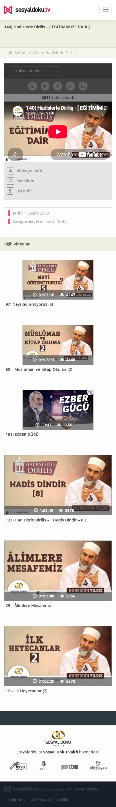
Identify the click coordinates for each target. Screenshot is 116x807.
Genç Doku (69, 766)
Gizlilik (63, 800)
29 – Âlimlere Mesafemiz (29, 605)
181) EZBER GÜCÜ (22, 434)
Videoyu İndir (29, 170)
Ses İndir (23, 191)
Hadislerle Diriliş (61, 52)
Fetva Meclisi (18, 766)
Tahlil (43, 766)
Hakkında (15, 800)
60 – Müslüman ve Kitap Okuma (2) (39, 369)
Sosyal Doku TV (31, 10)
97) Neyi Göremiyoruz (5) (29, 304)
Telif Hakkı (41, 800)
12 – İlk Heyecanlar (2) (26, 690)
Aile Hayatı (98, 766)
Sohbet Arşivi (27, 52)
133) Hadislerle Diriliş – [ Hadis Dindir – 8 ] (46, 520)
